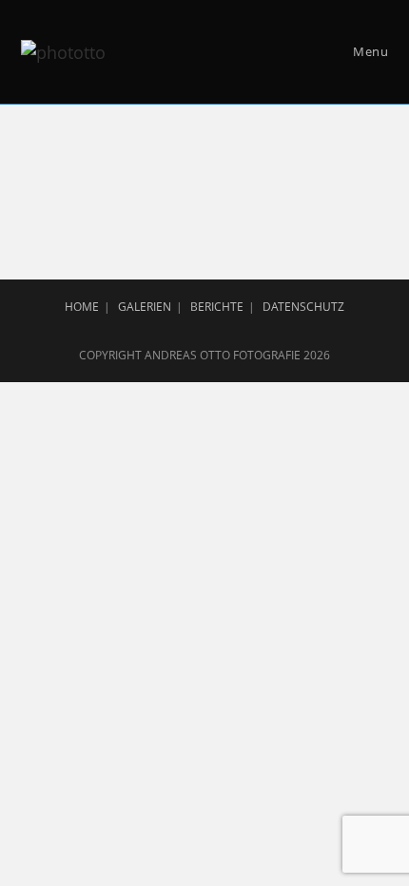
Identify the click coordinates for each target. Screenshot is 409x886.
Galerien (144, 307)
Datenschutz (303, 307)
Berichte (216, 307)
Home (82, 307)
